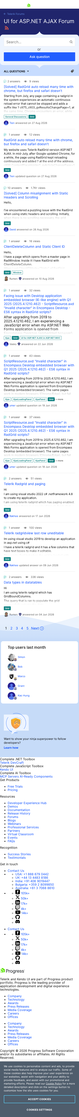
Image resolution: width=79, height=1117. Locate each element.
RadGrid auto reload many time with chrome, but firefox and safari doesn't (38, 142)
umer (12, 405)
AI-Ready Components (36, 776)
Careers (13, 1013)
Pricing (13, 790)
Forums (13, 817)
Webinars (14, 824)
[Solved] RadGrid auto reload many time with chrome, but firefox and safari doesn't (38, 89)
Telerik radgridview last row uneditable (34, 533)
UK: (31, 877)
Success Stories (19, 854)
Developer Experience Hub (27, 803)
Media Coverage (20, 1010)
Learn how (11, 747)
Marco (21, 676)
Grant (21, 685)
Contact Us (16, 871)
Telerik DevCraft (12, 762)
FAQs (11, 841)
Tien (12, 122)
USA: (32, 874)
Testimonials (17, 857)
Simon (21, 657)
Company (15, 996)
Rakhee (13, 516)
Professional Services (23, 827)
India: (32, 881)
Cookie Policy (54, 1083)
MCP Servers (9, 776)
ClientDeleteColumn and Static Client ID (34, 246)
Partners (14, 831)
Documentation (19, 810)
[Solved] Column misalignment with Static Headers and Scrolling (36, 195)
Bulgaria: (34, 884)
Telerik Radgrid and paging (24, 484)
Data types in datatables (23, 582)
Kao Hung (24, 695)
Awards (13, 1003)
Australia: (34, 888)
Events (12, 837)
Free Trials (15, 786)
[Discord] (17, 922)
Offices (13, 1017)
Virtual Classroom (21, 834)
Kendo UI (6, 769)
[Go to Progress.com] (12, 972)
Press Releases (18, 1006)
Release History (19, 813)
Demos (13, 806)
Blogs (12, 820)
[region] (39, 1089)
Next (35, 628)
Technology (16, 999)
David (12, 229)
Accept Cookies (39, 1099)
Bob (20, 666)
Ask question (40, 57)
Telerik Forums (15, 13)
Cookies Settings (39, 1109)
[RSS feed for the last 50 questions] (7, 28)
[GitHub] (17, 918)
